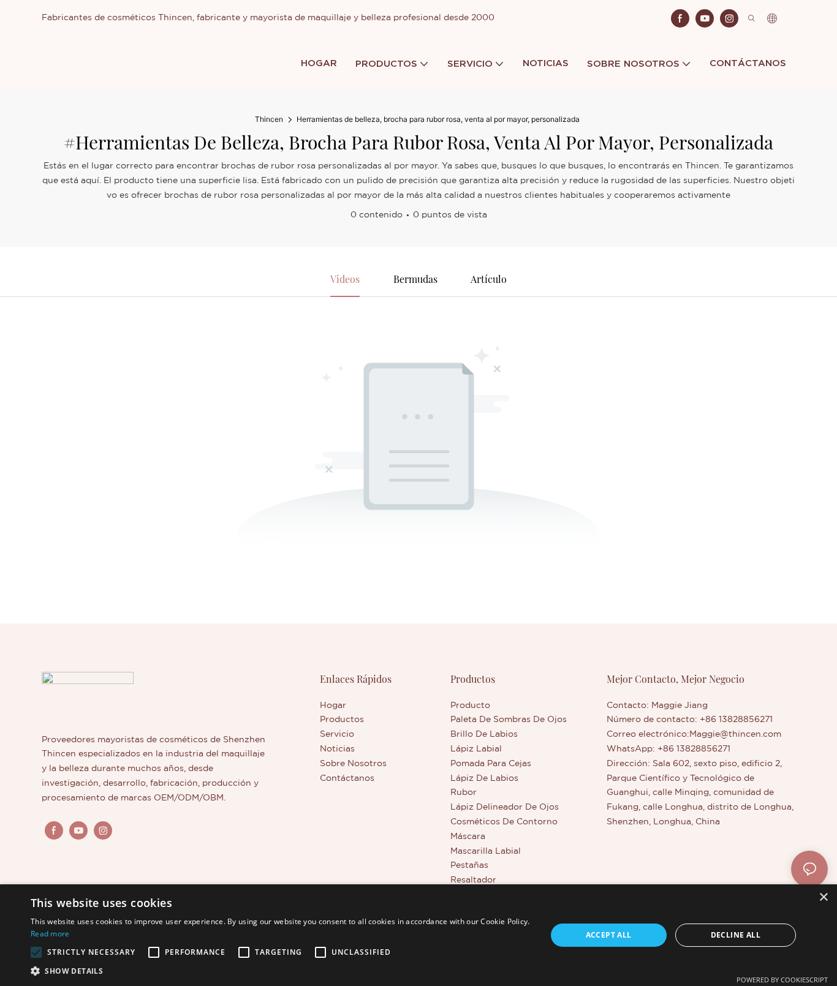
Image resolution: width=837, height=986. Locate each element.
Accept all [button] (609, 935)
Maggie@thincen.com (735, 734)
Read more (50, 933)
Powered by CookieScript (782, 979)
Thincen (269, 119)
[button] (36, 952)
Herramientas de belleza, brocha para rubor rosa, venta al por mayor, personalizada (438, 119)
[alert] (418, 935)
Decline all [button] (735, 935)
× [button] (823, 897)
